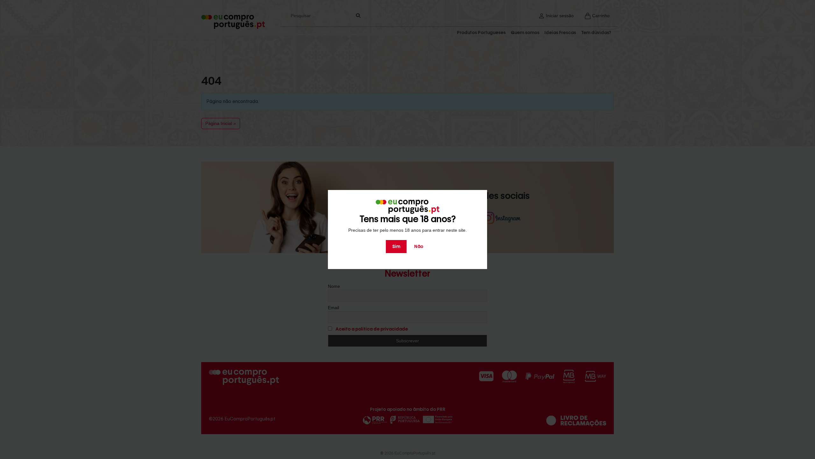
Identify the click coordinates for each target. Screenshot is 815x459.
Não (418, 246)
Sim (396, 246)
